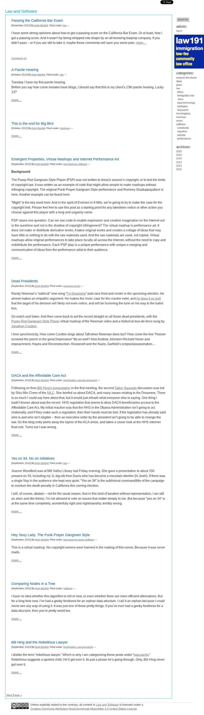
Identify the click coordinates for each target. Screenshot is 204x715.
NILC (50, 392)
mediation (182, 106)
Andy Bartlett (41, 25)
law (65, 25)
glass (179, 84)
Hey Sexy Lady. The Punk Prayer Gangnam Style (50, 535)
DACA (180, 99)
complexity (183, 128)
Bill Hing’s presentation (53, 388)
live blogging (183, 113)
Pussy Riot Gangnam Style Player (35, 321)
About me (183, 19)
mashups (65, 128)
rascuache (91, 380)
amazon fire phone (186, 77)
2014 (179, 162)
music (77, 286)
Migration (182, 131)
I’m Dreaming (76, 293)
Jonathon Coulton (23, 326)
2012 (179, 169)
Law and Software (107, 704)
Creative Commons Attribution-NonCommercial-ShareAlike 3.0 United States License (83, 708)
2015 (179, 158)
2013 (179, 165)
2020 (179, 151)
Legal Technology (186, 102)
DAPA (179, 81)
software (82, 164)
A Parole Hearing (24, 70)
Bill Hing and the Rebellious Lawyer (39, 642)
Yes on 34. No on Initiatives (33, 458)
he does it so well (148, 298)
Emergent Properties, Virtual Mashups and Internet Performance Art (65, 159)
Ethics (180, 92)
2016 (179, 155)
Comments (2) (19, 58)
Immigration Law (72, 380)
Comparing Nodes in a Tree (33, 584)
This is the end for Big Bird (32, 124)
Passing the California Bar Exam (37, 21)
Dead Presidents (24, 281)
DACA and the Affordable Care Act (38, 376)
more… (141, 42)
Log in (179, 30)
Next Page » (14, 695)
